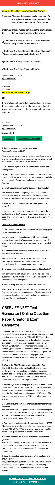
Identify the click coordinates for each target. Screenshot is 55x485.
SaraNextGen (31, 368)
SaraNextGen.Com (27, 3)
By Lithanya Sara (9, 78)
